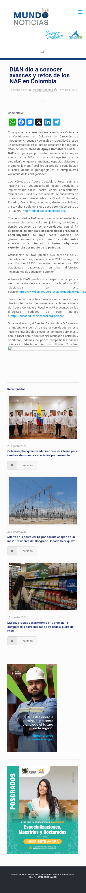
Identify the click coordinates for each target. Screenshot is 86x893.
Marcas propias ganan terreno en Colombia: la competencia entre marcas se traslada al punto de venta (40, 627)
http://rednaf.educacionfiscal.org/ (44, 210)
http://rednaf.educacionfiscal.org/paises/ (37, 316)
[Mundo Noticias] (30, 16)
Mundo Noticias (43, 89)
